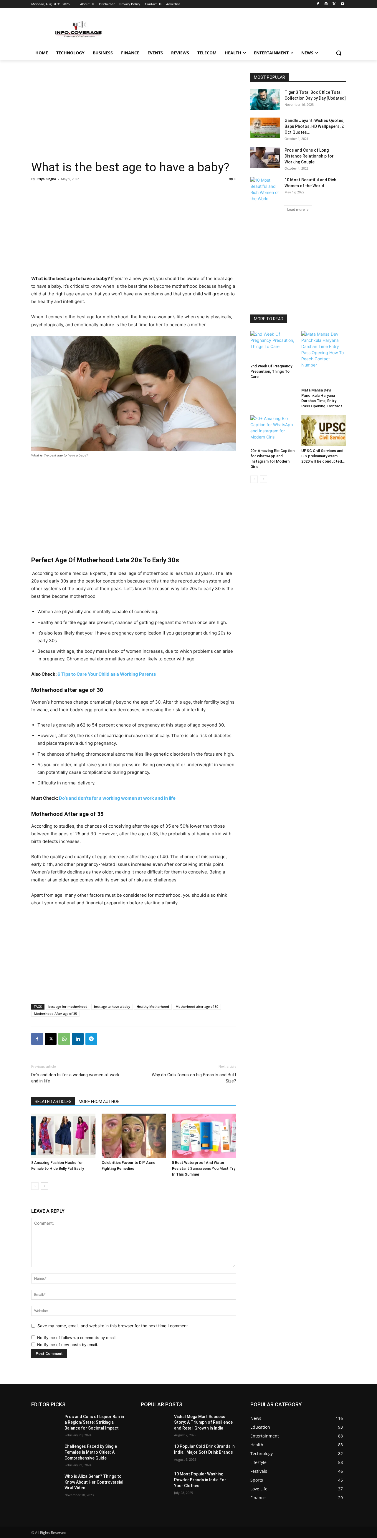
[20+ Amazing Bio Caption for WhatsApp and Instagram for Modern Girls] (272, 430)
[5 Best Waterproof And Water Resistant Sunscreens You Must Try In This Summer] (204, 1136)
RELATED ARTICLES (53, 1101)
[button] (339, 53)
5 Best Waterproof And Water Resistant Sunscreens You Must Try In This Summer (203, 1168)
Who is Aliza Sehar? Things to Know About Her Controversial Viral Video (94, 1482)
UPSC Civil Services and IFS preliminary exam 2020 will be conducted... (323, 455)
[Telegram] (91, 1039)
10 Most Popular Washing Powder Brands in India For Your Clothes (200, 1480)
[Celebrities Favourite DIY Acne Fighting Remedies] (134, 1136)
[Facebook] (318, 4)
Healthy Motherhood (153, 1006)
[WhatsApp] (64, 1039)
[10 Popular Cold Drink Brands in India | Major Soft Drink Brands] (155, 1454)
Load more (296, 209)
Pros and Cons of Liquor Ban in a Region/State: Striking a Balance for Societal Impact (94, 1422)
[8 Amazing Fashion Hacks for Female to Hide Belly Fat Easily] (63, 1136)
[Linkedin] (78, 1039)
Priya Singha (46, 179)
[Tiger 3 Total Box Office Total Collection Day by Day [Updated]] (265, 99)
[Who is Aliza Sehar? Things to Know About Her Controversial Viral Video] (45, 1484)
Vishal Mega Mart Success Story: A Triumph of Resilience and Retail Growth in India (203, 1422)
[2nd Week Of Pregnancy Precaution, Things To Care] (272, 346)
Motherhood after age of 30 (197, 1006)
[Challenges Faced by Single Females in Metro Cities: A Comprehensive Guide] (45, 1454)
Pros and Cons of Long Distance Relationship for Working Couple (309, 156)
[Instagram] (326, 4)
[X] (334, 4)
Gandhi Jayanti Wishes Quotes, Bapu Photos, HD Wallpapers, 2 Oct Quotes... (314, 126)
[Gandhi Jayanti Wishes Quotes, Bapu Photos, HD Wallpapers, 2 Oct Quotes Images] (265, 128)
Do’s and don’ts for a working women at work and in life (117, 798)
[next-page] (44, 1186)
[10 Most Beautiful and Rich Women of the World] (265, 189)
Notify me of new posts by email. (67, 1344)
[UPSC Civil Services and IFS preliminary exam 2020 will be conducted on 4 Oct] (323, 430)
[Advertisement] (133, 116)
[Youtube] (342, 4)
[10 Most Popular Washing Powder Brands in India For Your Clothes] (155, 1481)
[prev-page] (35, 1186)
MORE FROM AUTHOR (99, 1101)
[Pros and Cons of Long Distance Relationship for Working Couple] (265, 157)
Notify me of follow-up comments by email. (77, 1337)
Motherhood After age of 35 (55, 1013)
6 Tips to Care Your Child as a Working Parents (106, 674)
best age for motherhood (67, 1006)
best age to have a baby (112, 1006)
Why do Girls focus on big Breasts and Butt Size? (194, 1078)
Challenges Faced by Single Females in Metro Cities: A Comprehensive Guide (91, 1452)
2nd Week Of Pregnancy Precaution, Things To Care (271, 371)
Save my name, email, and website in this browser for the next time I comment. (113, 1325)
